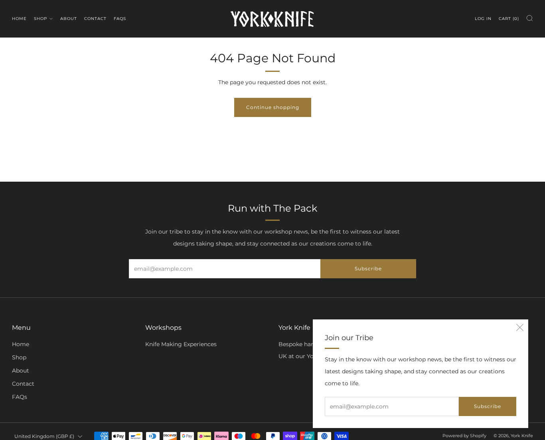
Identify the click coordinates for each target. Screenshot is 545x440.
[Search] (529, 18)
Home (19, 18)
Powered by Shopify (464, 435)
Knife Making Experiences (181, 344)
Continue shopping (272, 107)
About (68, 18)
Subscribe (487, 406)
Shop (40, 18)
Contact (95, 18)
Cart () (509, 18)
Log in (483, 18)
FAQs (120, 18)
